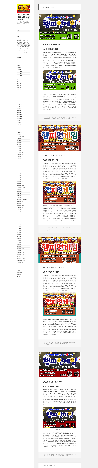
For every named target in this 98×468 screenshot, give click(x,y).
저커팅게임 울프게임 (52, 44)
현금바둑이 (19, 256)
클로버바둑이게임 (20, 252)
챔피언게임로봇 (64, 229)
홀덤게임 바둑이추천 (21, 260)
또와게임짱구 (68, 342)
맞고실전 (66, 454)
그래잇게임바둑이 (20, 136)
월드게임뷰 (45, 118)
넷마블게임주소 (66, 227)
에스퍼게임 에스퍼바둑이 (22, 199)
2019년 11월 (19, 93)
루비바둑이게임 (20, 152)
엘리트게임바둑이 (20, 205)
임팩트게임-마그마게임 (21, 217)
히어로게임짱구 (20, 262)
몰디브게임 (19, 160)
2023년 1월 (19, 69)
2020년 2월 (19, 89)
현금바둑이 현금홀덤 (21, 258)
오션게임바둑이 (20, 207)
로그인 (18, 270)
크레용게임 (19, 242)
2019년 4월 (19, 106)
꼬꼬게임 (19, 138)
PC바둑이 (58, 342)
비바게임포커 (69, 117)
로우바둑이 (19, 146)
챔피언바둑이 (19, 228)
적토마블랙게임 (20, 222)
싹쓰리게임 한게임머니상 (54, 155)
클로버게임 (19, 246)
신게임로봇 (74, 117)
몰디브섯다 (19, 169)
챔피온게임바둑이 (20, 230)
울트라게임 (19, 209)
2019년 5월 (19, 104)
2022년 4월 (19, 83)
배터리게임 (19, 177)
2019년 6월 (19, 102)
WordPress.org (20, 276)
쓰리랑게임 (19, 197)
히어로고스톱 (70, 229)
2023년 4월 (19, 67)
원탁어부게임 (19, 215)
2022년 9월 (19, 77)
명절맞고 (64, 117)
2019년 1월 (19, 112)
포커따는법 (63, 118)
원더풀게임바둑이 (20, 213)
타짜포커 (54, 455)
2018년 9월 (19, 120)
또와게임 (62, 454)
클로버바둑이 (19, 250)
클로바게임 (19, 244)
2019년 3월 (19, 108)
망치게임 (19, 156)
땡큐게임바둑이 (63, 342)
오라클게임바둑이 (47, 455)
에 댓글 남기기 (69, 118)
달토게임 (19, 140)
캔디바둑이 (19, 238)
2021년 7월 (19, 85)
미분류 (18, 171)
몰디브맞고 (19, 164)
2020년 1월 (19, 91)
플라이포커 (59, 455)
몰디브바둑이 (19, 167)
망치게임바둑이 (20, 158)
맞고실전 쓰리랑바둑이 (53, 381)
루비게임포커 (71, 227)
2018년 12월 (19, 114)
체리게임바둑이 (20, 232)
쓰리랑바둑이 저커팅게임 (54, 267)
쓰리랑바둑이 (56, 343)
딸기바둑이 (19, 144)
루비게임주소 (19, 150)
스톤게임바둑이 (20, 191)
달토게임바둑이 (20, 142)
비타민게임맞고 (49, 229)
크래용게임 (19, 240)
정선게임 (58, 118)
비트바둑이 (54, 229)
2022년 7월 (19, 81)
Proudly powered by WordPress (49, 465)
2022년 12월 (19, 71)
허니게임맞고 (66, 343)
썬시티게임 (19, 195)
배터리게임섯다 (20, 181)
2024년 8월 (19, 65)
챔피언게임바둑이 (20, 224)
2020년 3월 (19, 87)
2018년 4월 (19, 124)
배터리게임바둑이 (20, 179)
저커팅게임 (19, 220)
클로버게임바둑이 (20, 248)
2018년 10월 (19, 118)
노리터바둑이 (58, 454)
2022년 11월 (19, 73)
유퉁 (51, 455)
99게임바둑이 (19, 132)
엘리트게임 (19, 203)
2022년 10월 (19, 75)
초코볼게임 (19, 234)
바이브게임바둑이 (20, 175)
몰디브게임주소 (20, 162)
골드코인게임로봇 (59, 227)
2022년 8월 (19, 79)
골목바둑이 (19, 134)
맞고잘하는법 (60, 117)
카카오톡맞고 (61, 343)
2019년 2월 (19, 110)
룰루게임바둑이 (20, 154)
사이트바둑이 (70, 454)
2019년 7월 (19, 100)
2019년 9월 (19, 98)
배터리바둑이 (19, 183)
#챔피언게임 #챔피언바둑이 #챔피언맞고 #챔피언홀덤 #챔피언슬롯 (23, 17)
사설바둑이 (19, 189)
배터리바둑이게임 (20, 185)
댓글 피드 (19, 274)
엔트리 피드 (19, 272)
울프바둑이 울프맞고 (21, 211)
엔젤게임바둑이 (20, 201)
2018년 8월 (19, 122)
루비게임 (19, 148)
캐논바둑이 (19, 236)
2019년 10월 (19, 96)
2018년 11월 (19, 116)
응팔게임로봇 (49, 118)
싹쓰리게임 (59, 229)
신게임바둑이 (19, 193)
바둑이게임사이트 (20, 173)
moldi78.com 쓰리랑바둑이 (22, 52)
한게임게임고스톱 (20, 254)
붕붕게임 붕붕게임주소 (21, 187)
